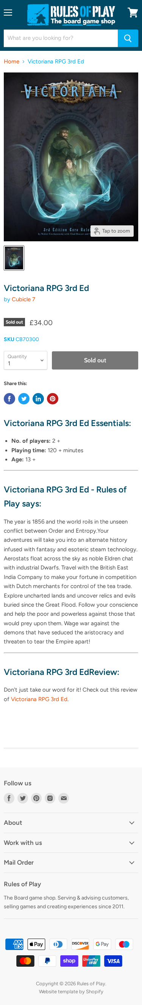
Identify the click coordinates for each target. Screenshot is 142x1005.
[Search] (128, 38)
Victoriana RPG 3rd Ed (39, 699)
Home (11, 61)
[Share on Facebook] (9, 398)
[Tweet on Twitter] (24, 398)
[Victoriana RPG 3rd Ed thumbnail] (14, 258)
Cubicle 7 (23, 299)
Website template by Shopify (71, 991)
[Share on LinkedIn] (38, 398)
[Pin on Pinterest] (52, 398)
